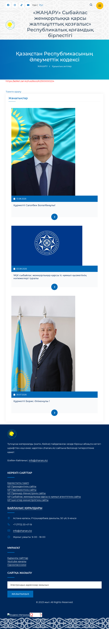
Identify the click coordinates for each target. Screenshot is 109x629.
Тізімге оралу (13, 92)
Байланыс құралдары (24, 508)
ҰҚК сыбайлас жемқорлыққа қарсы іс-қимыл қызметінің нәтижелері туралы (50, 276)
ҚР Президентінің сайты (21, 486)
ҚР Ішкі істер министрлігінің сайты (28, 500)
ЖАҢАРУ (43, 66)
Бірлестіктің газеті (18, 483)
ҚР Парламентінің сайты (21, 490)
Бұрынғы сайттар (17, 558)
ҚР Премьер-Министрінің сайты (26, 493)
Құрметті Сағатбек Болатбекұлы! (34, 205)
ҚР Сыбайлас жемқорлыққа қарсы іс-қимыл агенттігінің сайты (44, 497)
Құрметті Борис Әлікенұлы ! (31, 401)
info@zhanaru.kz (38, 460)
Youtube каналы (16, 561)
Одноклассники (16, 565)
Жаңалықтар (18, 98)
